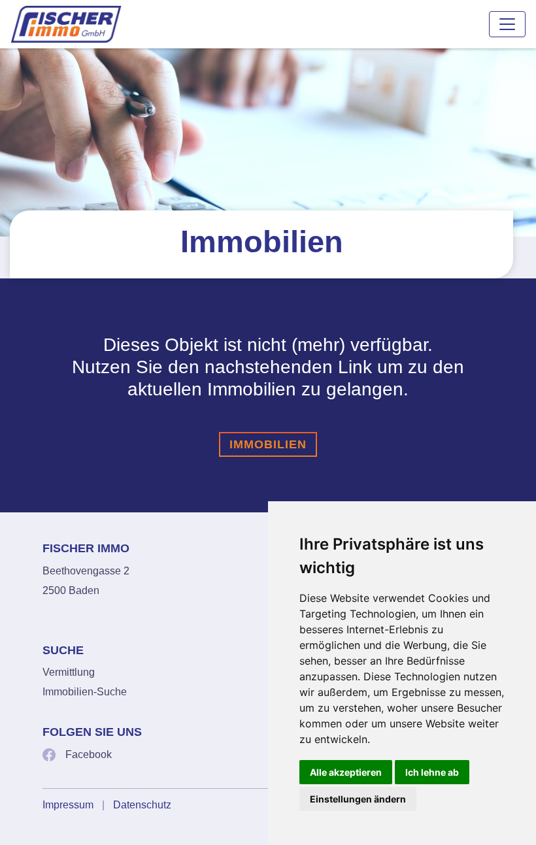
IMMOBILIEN (268, 444)
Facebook (88, 754)
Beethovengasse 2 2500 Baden (85, 580)
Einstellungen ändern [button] (358, 798)
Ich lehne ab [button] (432, 772)
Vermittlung (68, 672)
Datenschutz (142, 804)
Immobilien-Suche (84, 691)
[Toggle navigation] (507, 24)
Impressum (67, 804)
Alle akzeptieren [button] (346, 772)
